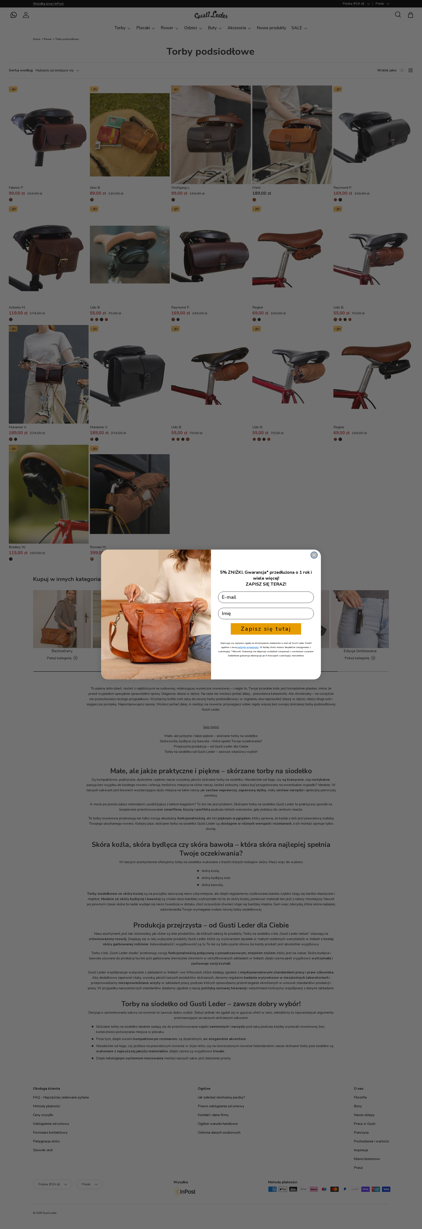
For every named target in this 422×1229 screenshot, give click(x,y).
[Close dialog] (314, 555)
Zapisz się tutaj (266, 629)
